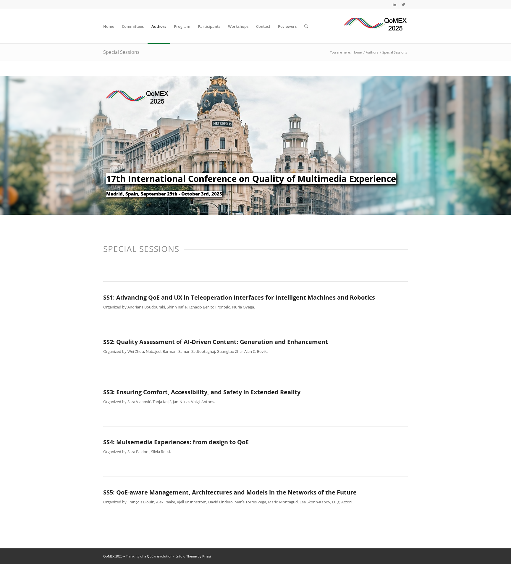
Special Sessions (121, 52)
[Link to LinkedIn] (394, 4)
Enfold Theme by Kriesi (193, 556)
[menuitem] (108, 26)
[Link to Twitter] (403, 4)
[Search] (306, 26)
